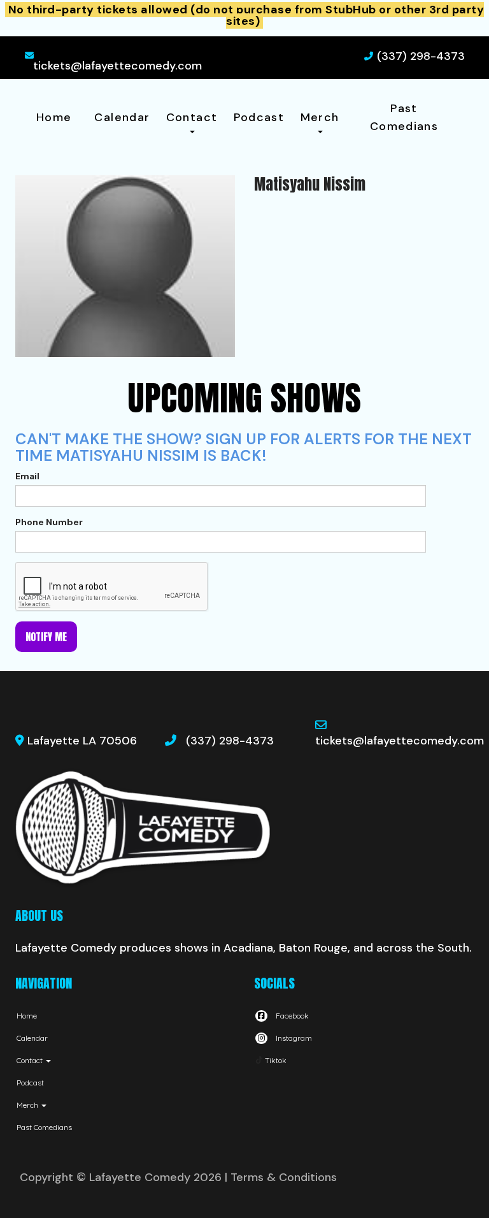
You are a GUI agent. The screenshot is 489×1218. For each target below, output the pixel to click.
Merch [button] (320, 117)
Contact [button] (192, 117)
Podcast (259, 117)
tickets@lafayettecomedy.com (117, 65)
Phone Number (49, 522)
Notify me (46, 636)
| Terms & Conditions (281, 1177)
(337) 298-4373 (421, 56)
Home (53, 117)
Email (27, 476)
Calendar (122, 117)
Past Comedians (404, 117)
